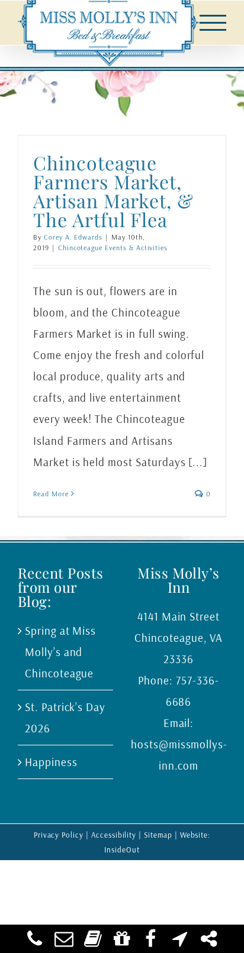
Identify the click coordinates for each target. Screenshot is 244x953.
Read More (51, 493)
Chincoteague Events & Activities (113, 247)
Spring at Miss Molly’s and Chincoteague (60, 652)
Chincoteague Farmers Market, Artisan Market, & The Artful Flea (113, 191)
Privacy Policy (59, 834)
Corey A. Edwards (73, 236)
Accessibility (113, 834)
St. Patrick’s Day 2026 (65, 717)
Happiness (51, 762)
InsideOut (122, 849)
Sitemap (158, 834)
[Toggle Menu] (213, 23)
